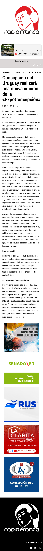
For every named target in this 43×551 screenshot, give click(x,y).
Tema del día (7, 72)
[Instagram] (41, 65)
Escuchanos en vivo (21, 61)
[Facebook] (34, 65)
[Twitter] (37, 65)
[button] (5, 106)
